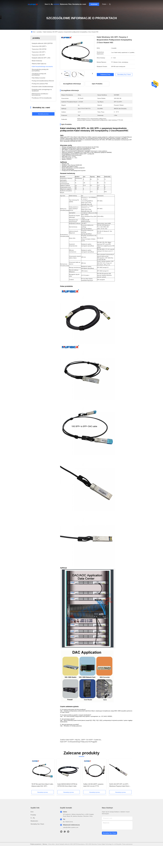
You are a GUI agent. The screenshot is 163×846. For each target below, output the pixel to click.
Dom (46, 4)
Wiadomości (34, 821)
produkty (56, 4)
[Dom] (33, 4)
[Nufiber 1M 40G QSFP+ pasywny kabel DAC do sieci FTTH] (94, 771)
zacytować (94, 4)
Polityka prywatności (35, 844)
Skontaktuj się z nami (79, 4)
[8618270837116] (65, 832)
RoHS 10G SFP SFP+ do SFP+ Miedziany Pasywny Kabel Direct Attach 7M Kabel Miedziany (119, 785)
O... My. (50, 4)
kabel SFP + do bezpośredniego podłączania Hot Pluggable (78, 741)
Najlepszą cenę (105, 74)
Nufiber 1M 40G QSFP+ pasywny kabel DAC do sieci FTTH (93, 785)
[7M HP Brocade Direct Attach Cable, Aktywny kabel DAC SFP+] (42, 771)
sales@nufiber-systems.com (70, 827)
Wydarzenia (64, 4)
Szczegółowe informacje (72, 84)
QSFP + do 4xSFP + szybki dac (91, 739)
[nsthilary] (68, 832)
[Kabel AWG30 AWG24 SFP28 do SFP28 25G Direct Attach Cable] (68, 771)
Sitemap (44, 844)
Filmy (70, 4)
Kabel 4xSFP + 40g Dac (73, 739)
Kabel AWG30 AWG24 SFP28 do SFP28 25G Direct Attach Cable (67, 785)
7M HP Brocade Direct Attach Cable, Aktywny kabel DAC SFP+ (42, 785)
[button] (34, 775)
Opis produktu (97, 84)
